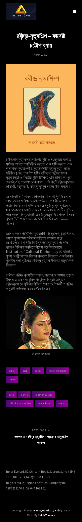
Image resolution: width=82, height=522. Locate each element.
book (11, 394)
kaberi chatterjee (43, 394)
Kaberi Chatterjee (57, 370)
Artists (12, 370)
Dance (38, 370)
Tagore (12, 379)
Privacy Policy (54, 510)
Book (25, 370)
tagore (62, 403)
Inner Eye (38, 510)
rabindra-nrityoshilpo (20, 403)
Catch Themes (46, 515)
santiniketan (44, 403)
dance (24, 394)
